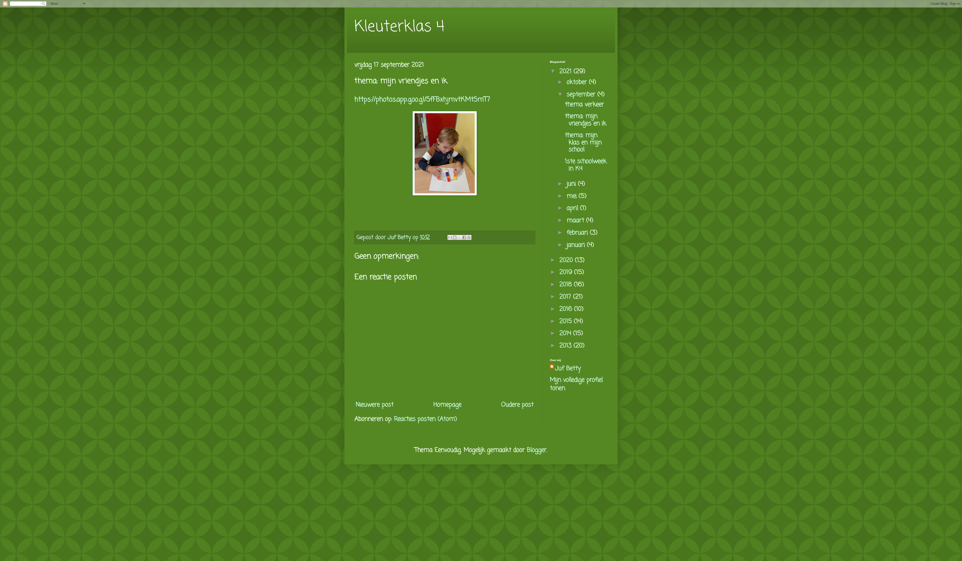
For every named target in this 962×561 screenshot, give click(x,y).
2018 (566, 284)
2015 (566, 321)
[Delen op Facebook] (464, 237)
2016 (566, 309)
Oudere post (517, 404)
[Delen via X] (459, 237)
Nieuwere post (375, 404)
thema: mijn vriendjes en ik (585, 120)
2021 (566, 71)
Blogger (537, 450)
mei (573, 196)
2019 (566, 272)
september (582, 94)
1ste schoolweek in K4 (586, 165)
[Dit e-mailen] (449, 237)
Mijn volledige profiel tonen (576, 384)
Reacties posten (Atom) (425, 419)
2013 (566, 345)
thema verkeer (584, 104)
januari (577, 245)
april (573, 208)
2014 (566, 333)
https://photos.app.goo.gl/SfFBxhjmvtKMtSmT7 (422, 100)
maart (576, 220)
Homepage (447, 404)
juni (572, 184)
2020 (567, 260)
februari (578, 232)
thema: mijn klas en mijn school (583, 143)
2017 (566, 297)
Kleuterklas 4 (399, 27)
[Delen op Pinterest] (468, 237)
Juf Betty (568, 368)
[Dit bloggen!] (454, 237)
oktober (578, 82)
